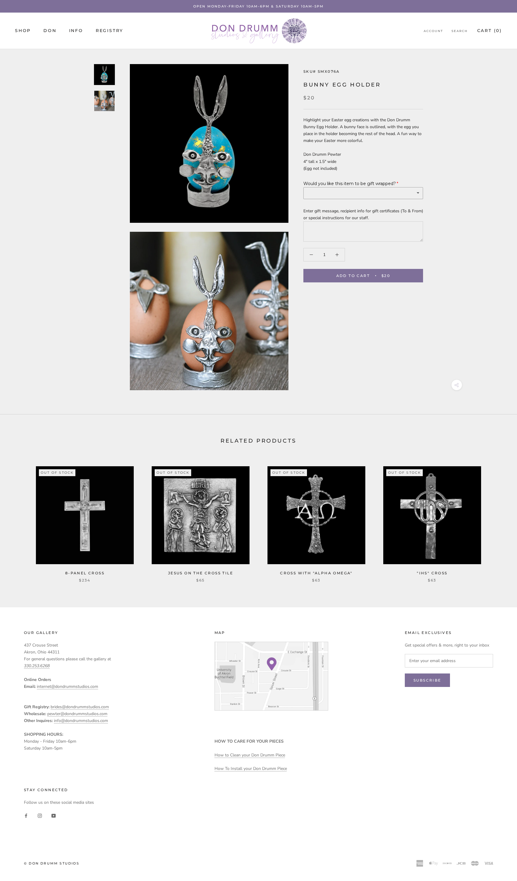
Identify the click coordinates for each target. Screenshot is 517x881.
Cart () (489, 30)
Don (49, 30)
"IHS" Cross (432, 573)
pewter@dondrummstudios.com (77, 714)
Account (433, 31)
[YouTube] (53, 815)
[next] (498, 518)
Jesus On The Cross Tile (200, 573)
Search (459, 31)
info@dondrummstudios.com (81, 720)
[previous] (18, 518)
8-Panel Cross (84, 573)
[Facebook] (26, 815)
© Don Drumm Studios (51, 863)
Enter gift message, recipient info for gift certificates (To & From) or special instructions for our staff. (363, 214)
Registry (109, 30)
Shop (23, 30)
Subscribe (427, 680)
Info (76, 30)
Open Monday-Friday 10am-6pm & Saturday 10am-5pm (258, 6)
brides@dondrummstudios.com (80, 707)
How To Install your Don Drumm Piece (251, 768)
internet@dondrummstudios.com (67, 686)
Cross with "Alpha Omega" (316, 573)
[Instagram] (40, 815)
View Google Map (271, 676)
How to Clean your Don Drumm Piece (250, 755)
